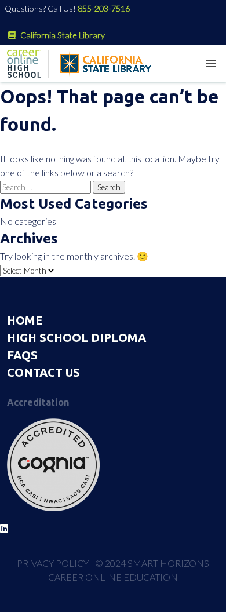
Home (25, 320)
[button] (211, 64)
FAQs (22, 355)
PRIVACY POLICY (53, 563)
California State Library (62, 35)
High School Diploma (76, 337)
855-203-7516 (104, 8)
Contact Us (43, 372)
